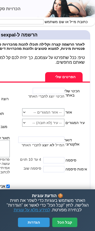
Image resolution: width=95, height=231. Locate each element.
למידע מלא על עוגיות (32, 210)
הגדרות (34, 222)
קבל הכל (65, 222)
